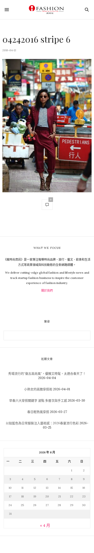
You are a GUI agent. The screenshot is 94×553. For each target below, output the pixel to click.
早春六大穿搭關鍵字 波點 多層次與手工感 (38, 401)
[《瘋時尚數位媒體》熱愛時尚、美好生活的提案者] (47, 9)
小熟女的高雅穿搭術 (38, 389)
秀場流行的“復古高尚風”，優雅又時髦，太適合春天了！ (47, 374)
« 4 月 (45, 525)
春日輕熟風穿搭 (38, 412)
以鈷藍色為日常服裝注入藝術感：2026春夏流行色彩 (42, 423)
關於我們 (47, 290)
